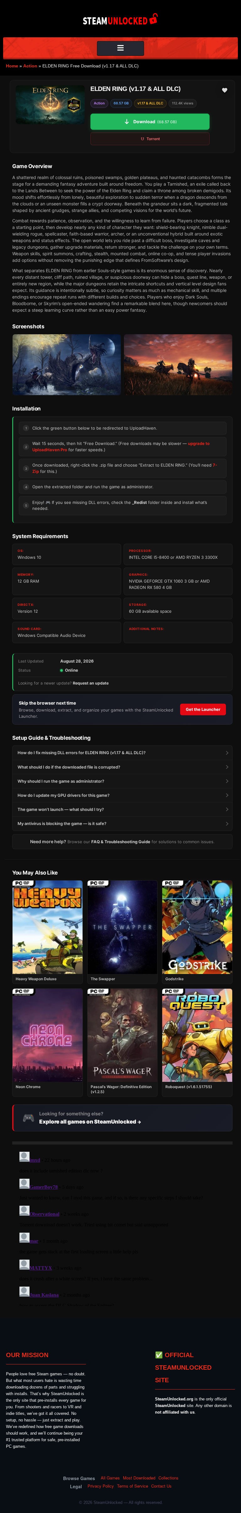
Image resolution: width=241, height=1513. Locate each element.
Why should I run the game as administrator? (61, 781)
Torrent (153, 138)
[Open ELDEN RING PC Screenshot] (66, 364)
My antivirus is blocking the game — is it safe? (62, 823)
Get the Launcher (203, 709)
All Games (110, 1478)
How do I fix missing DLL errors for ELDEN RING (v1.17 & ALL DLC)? (82, 752)
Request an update (91, 683)
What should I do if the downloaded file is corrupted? (69, 767)
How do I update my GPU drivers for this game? (64, 795)
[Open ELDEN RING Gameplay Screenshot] (178, 364)
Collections (168, 1478)
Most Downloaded (139, 1478)
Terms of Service (132, 1486)
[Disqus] (122, 1227)
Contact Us (161, 1486)
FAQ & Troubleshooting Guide (120, 841)
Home (12, 65)
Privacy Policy (101, 1486)
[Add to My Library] (224, 90)
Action (30, 65)
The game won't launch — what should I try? (61, 809)
